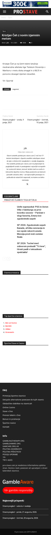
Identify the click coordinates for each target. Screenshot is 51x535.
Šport (10, 17)
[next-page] (8, 258)
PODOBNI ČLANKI (11, 196)
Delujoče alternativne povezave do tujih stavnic (23, 399)
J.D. (8, 43)
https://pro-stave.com (25, 152)
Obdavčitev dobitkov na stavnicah (17, 403)
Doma (3, 17)
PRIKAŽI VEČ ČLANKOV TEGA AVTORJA (20, 200)
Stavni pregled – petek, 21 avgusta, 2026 (20, 512)
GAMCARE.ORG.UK (11, 446)
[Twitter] (11, 51)
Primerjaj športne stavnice (14, 396)
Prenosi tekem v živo (11, 415)
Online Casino (9, 407)
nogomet (15, 89)
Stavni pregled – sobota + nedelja (17, 506)
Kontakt (6, 427)
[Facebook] (5, 51)
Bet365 (8, 326)
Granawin (9, 332)
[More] (23, 51)
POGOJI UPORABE (10, 454)
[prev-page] (4, 258)
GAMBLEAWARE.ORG (12, 443)
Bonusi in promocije (11, 419)
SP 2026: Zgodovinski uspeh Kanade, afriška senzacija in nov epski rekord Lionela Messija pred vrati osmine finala (31, 231)
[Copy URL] (17, 51)
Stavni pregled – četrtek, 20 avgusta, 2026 (20, 518)
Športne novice (9, 423)
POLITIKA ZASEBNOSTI (12, 449)
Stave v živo (8, 411)
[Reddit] (23, 184)
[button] (4, 11)
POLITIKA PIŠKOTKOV (12, 451)
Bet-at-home (11, 323)
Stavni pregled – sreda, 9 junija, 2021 (13, 121)
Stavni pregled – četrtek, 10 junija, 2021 (37, 121)
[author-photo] (25, 145)
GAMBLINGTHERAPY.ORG (13, 441)
